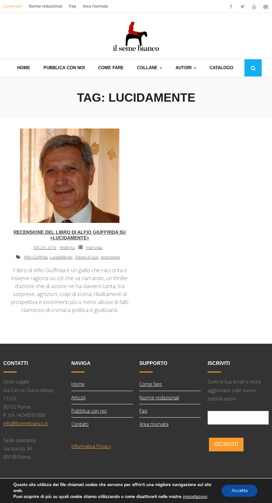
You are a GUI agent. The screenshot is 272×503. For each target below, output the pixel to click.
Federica (67, 247)
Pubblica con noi (89, 411)
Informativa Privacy (91, 446)
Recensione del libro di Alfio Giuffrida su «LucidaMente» (70, 234)
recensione (110, 257)
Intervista (94, 247)
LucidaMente (61, 257)
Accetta (239, 490)
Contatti (80, 424)
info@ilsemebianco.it (25, 423)
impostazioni (195, 497)
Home (78, 384)
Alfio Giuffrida (36, 257)
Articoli (78, 397)
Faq (72, 6)
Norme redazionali (45, 6)
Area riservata (95, 6)
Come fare (12, 6)
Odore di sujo (87, 257)
